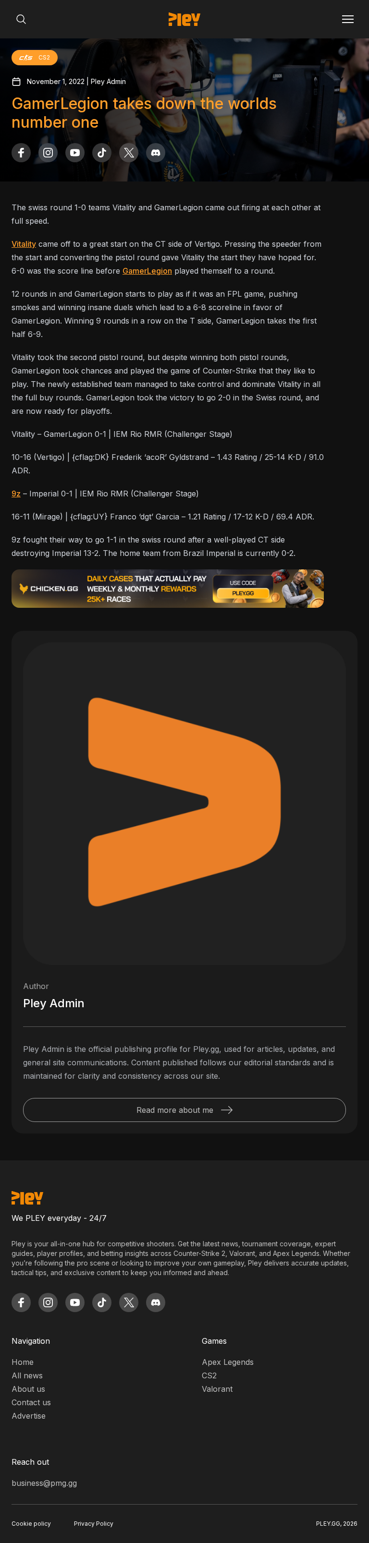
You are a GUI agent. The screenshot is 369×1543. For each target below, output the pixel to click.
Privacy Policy (93, 1523)
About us (28, 1389)
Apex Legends (228, 1362)
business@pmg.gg (44, 1483)
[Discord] (155, 152)
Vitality (24, 244)
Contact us (31, 1402)
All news (27, 1375)
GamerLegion (147, 271)
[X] (128, 152)
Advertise (29, 1416)
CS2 (209, 1375)
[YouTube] (75, 152)
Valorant (217, 1389)
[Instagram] (48, 152)
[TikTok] (101, 152)
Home (23, 1362)
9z (16, 493)
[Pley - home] (184, 19)
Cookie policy (31, 1523)
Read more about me (174, 1110)
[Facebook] (21, 152)
